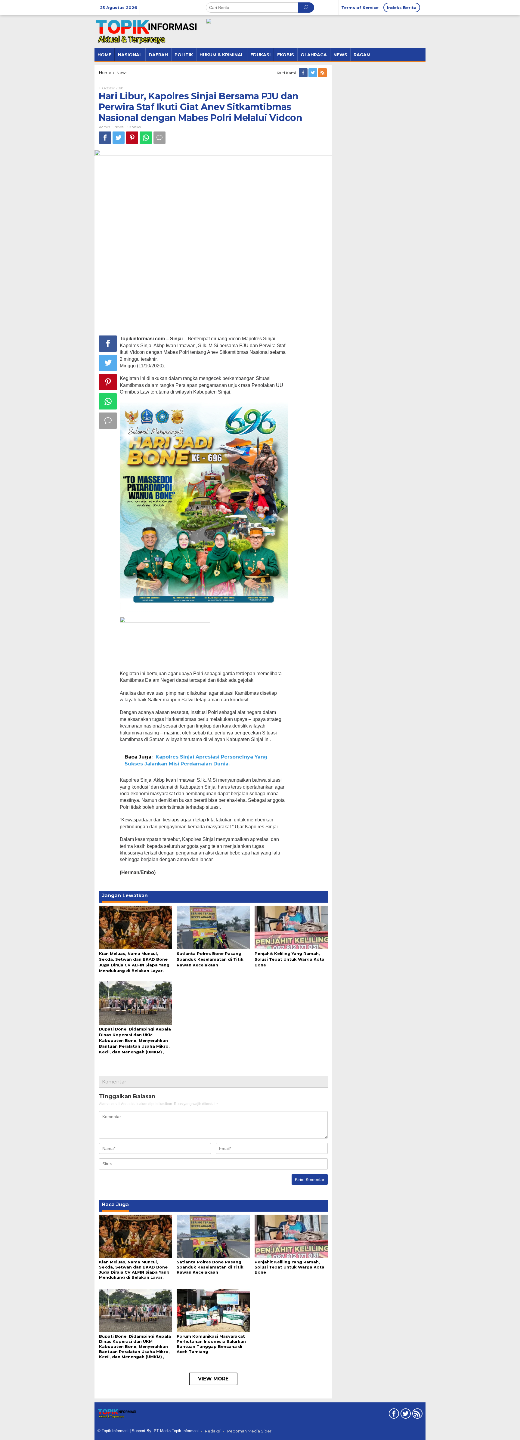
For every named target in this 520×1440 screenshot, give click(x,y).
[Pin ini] (132, 137)
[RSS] (323, 73)
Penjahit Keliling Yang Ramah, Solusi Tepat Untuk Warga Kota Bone (289, 959)
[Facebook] (303, 73)
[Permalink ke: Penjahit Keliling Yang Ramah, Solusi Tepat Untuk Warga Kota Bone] (291, 927)
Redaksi (213, 1431)
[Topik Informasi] (147, 31)
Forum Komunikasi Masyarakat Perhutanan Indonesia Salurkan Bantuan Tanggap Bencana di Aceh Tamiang (211, 1344)
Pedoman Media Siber (249, 1431)
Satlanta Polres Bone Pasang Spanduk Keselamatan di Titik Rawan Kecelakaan (210, 959)
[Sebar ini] (105, 137)
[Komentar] (159, 137)
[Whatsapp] (146, 137)
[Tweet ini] (119, 137)
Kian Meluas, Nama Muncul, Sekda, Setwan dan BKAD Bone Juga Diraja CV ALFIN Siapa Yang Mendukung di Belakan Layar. (134, 1269)
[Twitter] (313, 73)
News (118, 127)
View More (213, 1379)
